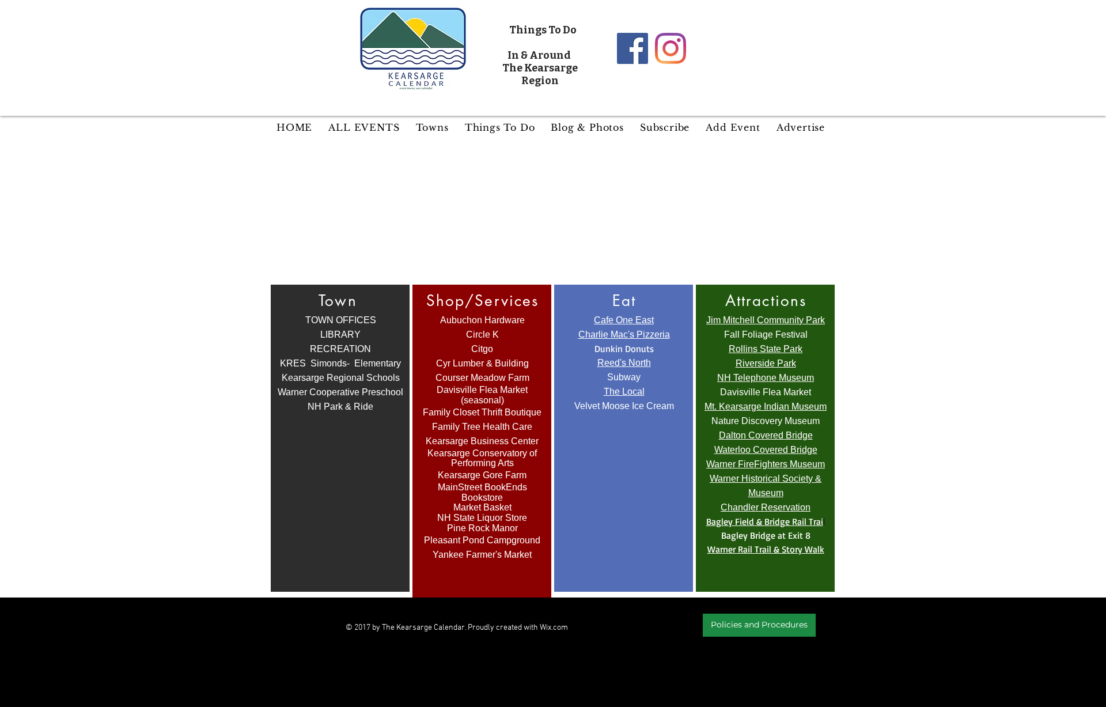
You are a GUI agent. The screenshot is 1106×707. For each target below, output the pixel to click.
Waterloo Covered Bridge (765, 450)
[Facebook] (632, 48)
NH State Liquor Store (482, 518)
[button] (432, 127)
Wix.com (554, 628)
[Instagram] (670, 48)
